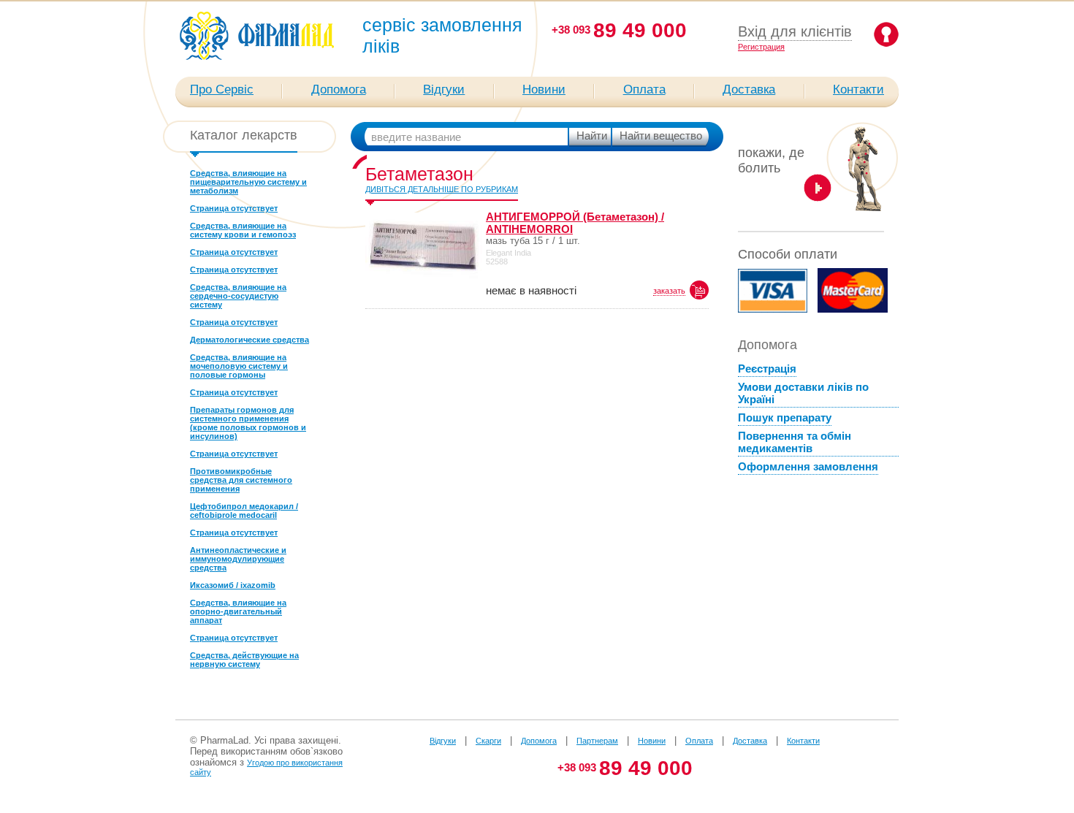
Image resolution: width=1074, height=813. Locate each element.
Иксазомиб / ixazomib (232, 585)
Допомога (338, 89)
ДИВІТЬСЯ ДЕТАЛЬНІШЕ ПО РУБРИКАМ (441, 189)
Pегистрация (761, 46)
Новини (543, 89)
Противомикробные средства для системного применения (241, 480)
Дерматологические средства (249, 339)
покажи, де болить (771, 160)
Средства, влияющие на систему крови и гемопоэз (243, 230)
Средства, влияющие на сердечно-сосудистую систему (238, 296)
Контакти (858, 89)
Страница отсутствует (234, 208)
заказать (669, 290)
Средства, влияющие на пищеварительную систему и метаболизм (248, 182)
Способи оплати (787, 254)
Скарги (488, 740)
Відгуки (444, 89)
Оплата (644, 89)
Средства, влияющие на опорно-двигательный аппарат (238, 611)
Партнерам (597, 740)
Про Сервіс (222, 89)
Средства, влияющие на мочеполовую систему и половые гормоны (239, 366)
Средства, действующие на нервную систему (244, 659)
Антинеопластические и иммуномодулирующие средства (238, 559)
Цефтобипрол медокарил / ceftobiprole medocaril (244, 510)
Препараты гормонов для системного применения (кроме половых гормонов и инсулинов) (248, 422)
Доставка (749, 89)
